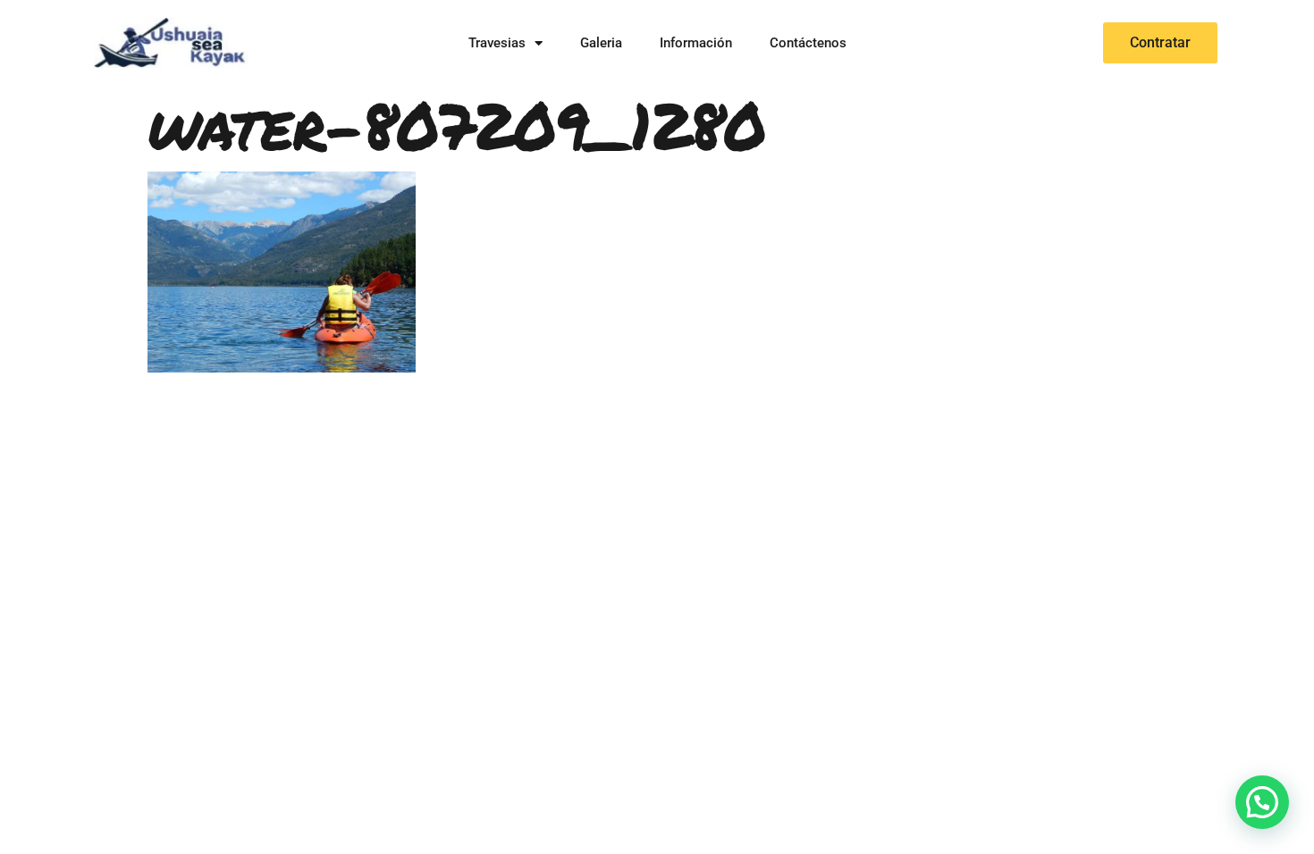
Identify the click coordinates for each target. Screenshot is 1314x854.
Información (696, 43)
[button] (1262, 802)
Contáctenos (808, 43)
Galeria (601, 43)
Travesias (497, 43)
